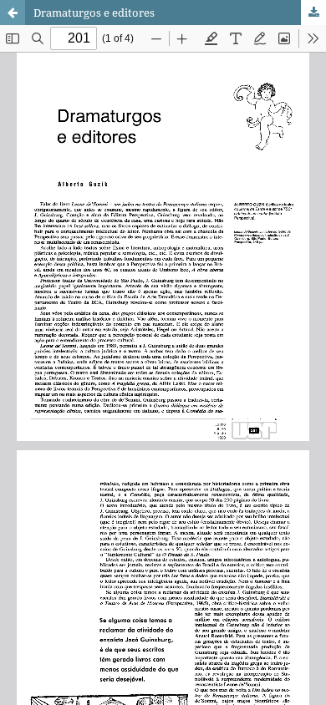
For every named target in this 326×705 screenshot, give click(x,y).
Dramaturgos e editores (94, 12)
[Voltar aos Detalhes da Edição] (12, 12)
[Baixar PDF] (313, 12)
